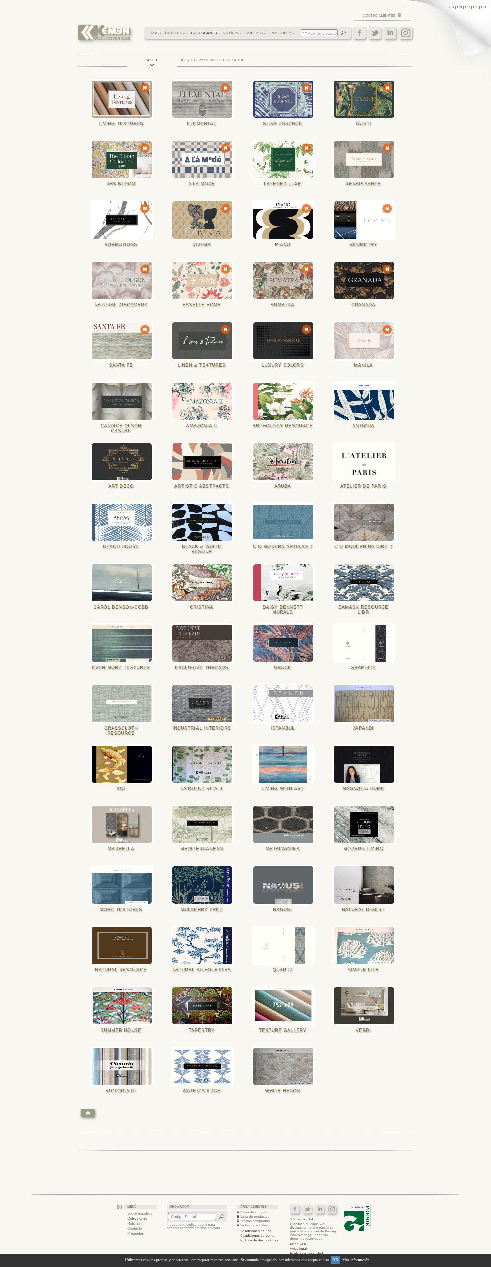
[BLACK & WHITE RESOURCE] (204, 522)
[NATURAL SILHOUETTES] (204, 945)
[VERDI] (366, 1006)
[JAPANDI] (366, 704)
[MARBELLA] (123, 824)
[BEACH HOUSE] (123, 522)
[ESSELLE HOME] (204, 280)
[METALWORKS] (285, 824)
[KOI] (123, 764)
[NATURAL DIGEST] (366, 885)
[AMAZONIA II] (204, 401)
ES (451, 7)
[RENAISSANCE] (366, 159)
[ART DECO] (123, 462)
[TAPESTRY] (204, 1006)
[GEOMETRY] (366, 220)
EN (459, 7)
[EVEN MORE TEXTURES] (123, 643)
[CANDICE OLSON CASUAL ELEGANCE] (123, 401)
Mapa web (298, 1244)
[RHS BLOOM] (123, 159)
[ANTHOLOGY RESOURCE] (285, 401)
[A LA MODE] (204, 159)
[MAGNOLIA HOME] (366, 764)
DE (475, 7)
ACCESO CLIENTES (379, 15)
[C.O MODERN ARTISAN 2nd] (285, 522)
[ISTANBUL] (285, 704)
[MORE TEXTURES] (123, 885)
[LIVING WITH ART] (285, 764)
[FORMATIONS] (123, 220)
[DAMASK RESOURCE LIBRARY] (366, 583)
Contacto (134, 1228)
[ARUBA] (285, 462)
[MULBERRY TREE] (204, 885)
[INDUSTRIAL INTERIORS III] (204, 704)
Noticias (133, 1223)
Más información (355, 1260)
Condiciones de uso (255, 1231)
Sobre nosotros (139, 1213)
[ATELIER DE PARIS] (366, 462)
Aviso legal (298, 1248)
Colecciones (137, 1218)
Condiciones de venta (257, 1235)
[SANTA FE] (123, 341)
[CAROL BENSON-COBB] (123, 583)
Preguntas (135, 1233)
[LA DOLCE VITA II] (204, 764)
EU (483, 7)
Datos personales (254, 1225)
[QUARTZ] (285, 945)
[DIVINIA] (204, 220)
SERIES (152, 60)
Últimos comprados (255, 1221)
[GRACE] (285, 643)
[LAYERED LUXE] (285, 159)
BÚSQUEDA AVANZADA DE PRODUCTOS (212, 60)
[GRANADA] (366, 280)
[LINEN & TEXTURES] (204, 341)
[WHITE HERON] (285, 1066)
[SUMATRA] (285, 280)
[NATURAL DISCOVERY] (123, 280)
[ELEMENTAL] (204, 99)
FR (467, 7)
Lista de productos (254, 1216)
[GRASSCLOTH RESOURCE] (123, 704)
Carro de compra (253, 1212)
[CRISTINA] (204, 583)
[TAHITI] (366, 99)
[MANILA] (366, 341)
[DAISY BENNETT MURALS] (285, 583)
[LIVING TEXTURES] (123, 99)
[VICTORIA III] (123, 1066)
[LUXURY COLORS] (285, 341)
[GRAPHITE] (366, 643)
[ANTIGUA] (366, 401)
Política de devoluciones (259, 1240)
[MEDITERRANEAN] (204, 824)
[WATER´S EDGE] (204, 1066)
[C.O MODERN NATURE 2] (366, 522)
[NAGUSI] (285, 885)
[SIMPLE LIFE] (366, 945)
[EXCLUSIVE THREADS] (204, 643)
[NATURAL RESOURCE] (123, 945)
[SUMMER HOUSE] (123, 1006)
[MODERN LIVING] (366, 824)
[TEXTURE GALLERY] (285, 1006)
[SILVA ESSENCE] (285, 99)
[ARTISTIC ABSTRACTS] (204, 462)
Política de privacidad (306, 1253)
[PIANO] (285, 220)
